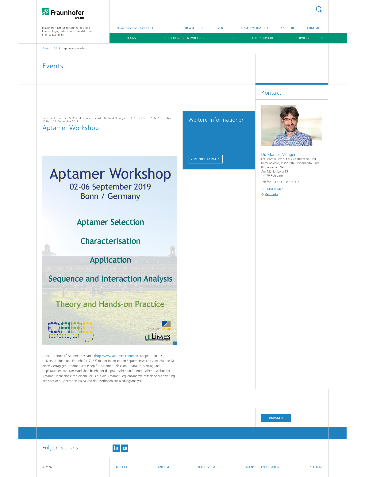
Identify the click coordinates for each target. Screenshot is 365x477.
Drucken (276, 417)
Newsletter (194, 28)
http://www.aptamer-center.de (116, 356)
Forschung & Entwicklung (185, 38)
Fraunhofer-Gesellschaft (133, 27)
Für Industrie (263, 38)
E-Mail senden (274, 189)
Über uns (129, 38)
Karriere (288, 28)
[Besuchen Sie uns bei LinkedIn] (116, 448)
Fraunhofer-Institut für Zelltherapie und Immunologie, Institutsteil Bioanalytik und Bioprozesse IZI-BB (67, 31)
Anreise (164, 467)
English (313, 28)
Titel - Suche (319, 9)
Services (302, 38)
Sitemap (316, 467)
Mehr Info (271, 194)
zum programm (203, 159)
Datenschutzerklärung (263, 467)
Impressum (206, 467)
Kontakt (122, 467)
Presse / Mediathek (253, 28)
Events (221, 28)
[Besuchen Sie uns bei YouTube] (124, 448)
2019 (57, 48)
